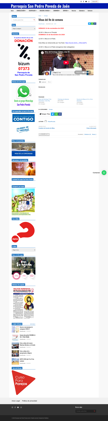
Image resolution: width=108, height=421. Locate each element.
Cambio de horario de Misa (47, 128)
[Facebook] (83, 1)
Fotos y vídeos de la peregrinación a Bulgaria (26, 352)
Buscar (94, 1)
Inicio (12, 11)
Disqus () (94, 134)
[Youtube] (86, 1)
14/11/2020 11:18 (49, 23)
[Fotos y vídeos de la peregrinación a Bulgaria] (15, 353)
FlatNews (46, 418)
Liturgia (50, 109)
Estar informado (91, 128)
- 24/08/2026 (28, 331)
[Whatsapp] (89, 1)
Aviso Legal (16, 401)
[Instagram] (81, 1)
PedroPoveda (42, 23)
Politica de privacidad (29, 401)
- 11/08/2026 (28, 363)
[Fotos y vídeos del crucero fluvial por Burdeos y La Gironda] (15, 345)
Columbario (82, 11)
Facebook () (80, 134)
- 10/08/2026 (28, 347)
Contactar (90, 11)
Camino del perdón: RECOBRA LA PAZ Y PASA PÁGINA (27, 336)
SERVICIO (65, 11)
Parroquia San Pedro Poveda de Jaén (40, 6)
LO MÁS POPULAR (17, 324)
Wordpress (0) (87, 134)
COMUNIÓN (56, 11)
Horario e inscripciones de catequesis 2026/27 (26, 328)
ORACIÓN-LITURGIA (44, 11)
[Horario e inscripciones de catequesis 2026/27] (15, 329)
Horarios (74, 11)
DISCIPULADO (32, 11)
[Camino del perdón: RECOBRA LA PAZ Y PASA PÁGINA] (15, 337)
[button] (104, 172)
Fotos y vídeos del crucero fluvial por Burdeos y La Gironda (27, 344)
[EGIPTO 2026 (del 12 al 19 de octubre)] (15, 361)
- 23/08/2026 (28, 339)
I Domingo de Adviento (63, 99)
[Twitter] (89, 23)
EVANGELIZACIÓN (21, 11)
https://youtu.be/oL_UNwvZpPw (76, 43)
